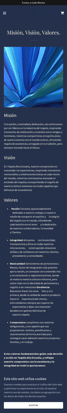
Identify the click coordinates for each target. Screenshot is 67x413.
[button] (6, 13)
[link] (33, 13)
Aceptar (33, 405)
